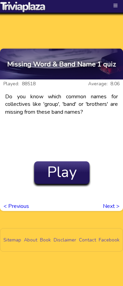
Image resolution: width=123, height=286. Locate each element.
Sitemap (12, 240)
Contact (87, 240)
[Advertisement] (61, 24)
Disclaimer (65, 240)
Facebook (109, 240)
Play (62, 172)
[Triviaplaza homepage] (23, 7)
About (30, 240)
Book (45, 240)
